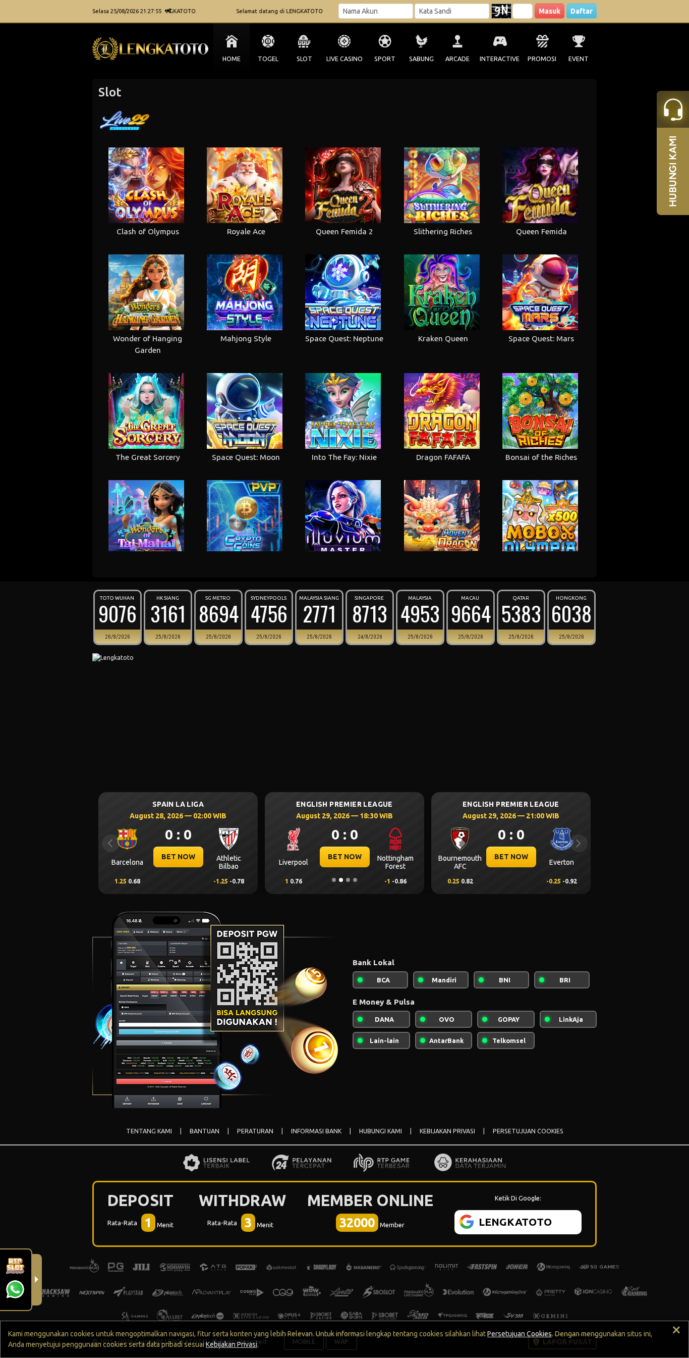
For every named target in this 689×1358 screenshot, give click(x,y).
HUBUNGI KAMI (380, 1131)
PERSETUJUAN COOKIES (528, 1131)
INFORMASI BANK (316, 1131)
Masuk (549, 11)
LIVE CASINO (344, 59)
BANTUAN (204, 1131)
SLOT (304, 59)
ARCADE (457, 59)
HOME (231, 59)
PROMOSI (542, 59)
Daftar (581, 11)
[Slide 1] (334, 880)
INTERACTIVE (500, 59)
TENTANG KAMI (149, 1131)
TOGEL (268, 59)
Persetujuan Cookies (519, 1334)
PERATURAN (255, 1131)
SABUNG (421, 59)
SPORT (384, 59)
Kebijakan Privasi (231, 1344)
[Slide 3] (348, 880)
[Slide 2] (341, 880)
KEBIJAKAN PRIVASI (447, 1131)
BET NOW (152, 857)
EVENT (578, 59)
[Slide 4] (355, 880)
